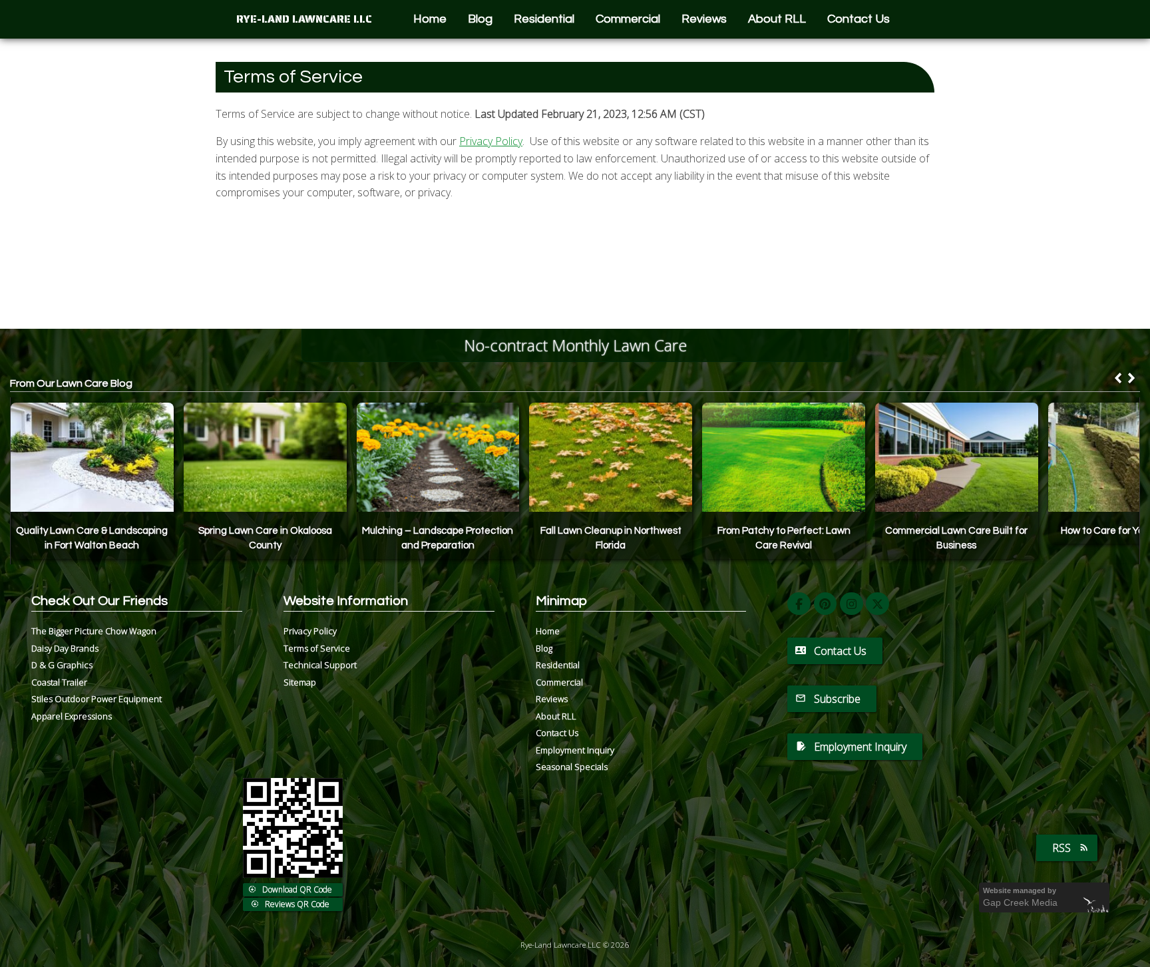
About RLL (777, 19)
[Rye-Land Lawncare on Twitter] (877, 604)
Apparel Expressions (71, 716)
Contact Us (858, 19)
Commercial (628, 19)
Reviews (704, 19)
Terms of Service (317, 648)
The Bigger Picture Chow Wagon (93, 631)
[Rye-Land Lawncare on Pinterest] (825, 604)
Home (430, 19)
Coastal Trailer (59, 682)
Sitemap (300, 682)
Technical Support (320, 665)
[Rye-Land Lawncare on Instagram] (851, 604)
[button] (1131, 378)
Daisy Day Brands (64, 648)
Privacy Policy (490, 141)
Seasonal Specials (572, 767)
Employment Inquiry (575, 750)
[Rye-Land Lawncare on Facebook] (799, 604)
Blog (480, 19)
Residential (544, 19)
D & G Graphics (62, 665)
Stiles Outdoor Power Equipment (96, 699)
